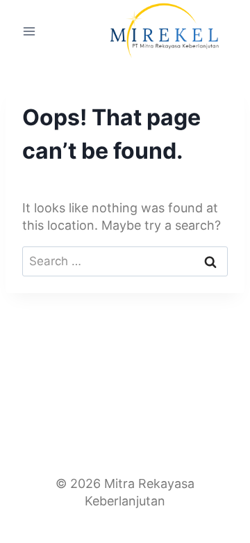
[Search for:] (125, 260)
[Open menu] (29, 31)
